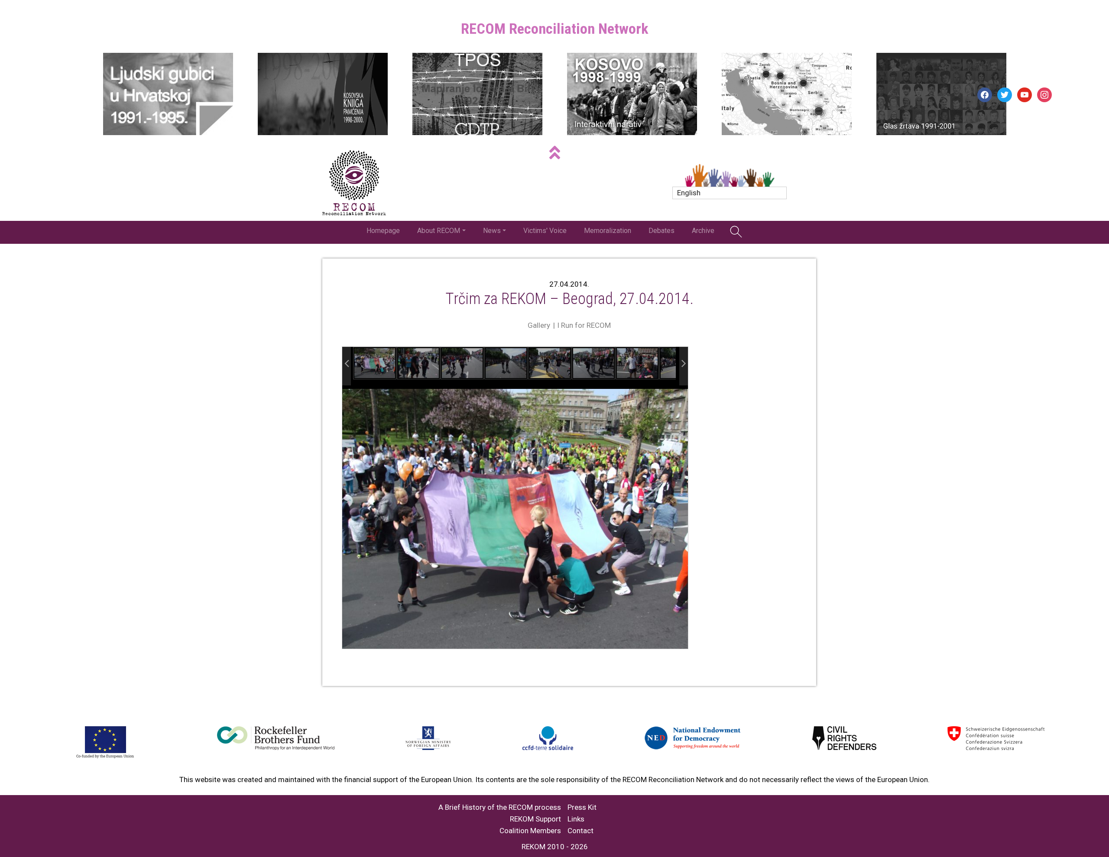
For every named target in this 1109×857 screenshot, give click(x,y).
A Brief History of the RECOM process (499, 807)
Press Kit (582, 807)
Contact (580, 830)
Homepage (383, 230)
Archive (703, 230)
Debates (661, 230)
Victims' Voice (545, 230)
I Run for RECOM (584, 325)
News (492, 230)
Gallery (539, 325)
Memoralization (607, 230)
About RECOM (438, 230)
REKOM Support (535, 819)
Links (575, 819)
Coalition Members (530, 830)
